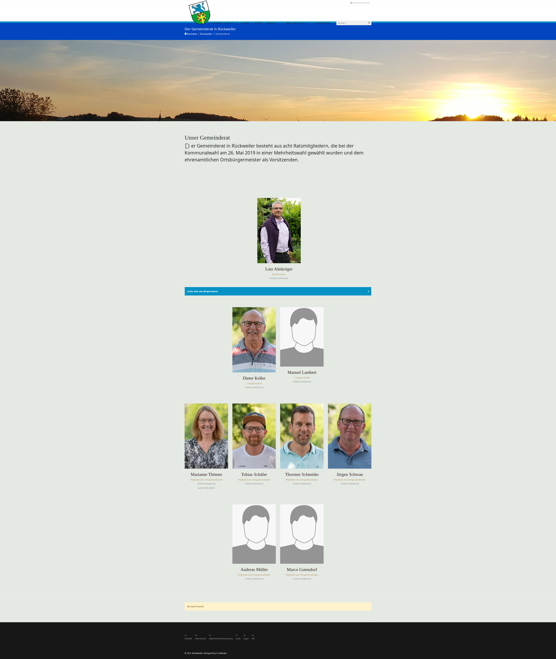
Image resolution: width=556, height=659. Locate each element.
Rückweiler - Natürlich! (223, 22)
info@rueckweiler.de (361, 3)
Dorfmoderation (323, 22)
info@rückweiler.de (279, 278)
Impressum (200, 638)
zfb (253, 638)
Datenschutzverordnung (221, 638)
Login (246, 638)
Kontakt (188, 638)
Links (238, 638)
